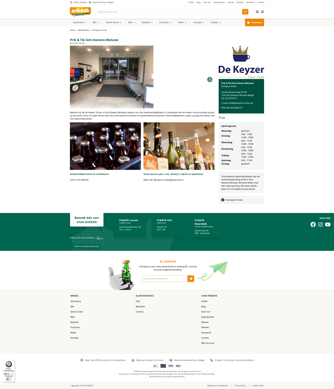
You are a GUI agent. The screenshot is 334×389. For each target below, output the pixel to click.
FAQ (138, 301)
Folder (191, 2)
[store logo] (80, 11)
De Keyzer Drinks (99, 30)
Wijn (72, 316)
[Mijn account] (257, 11)
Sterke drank (76, 311)
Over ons (207, 2)
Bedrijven (140, 306)
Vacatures (250, 2)
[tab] (140, 109)
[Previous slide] (74, 79)
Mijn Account (207, 343)
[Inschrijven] (191, 278)
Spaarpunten (219, 2)
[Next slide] (209, 79)
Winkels (240, 2)
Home (72, 30)
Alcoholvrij (75, 301)
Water (73, 332)
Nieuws (231, 2)
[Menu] (13, 361)
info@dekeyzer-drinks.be (240, 103)
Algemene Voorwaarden (217, 385)
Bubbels (74, 322)
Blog (199, 2)
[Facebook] (313, 224)
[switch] (8, 379)
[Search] (245, 11)
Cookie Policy (258, 385)
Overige (74, 337)
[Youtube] (327, 224)
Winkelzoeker (83, 30)
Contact (260, 2)
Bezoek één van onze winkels (86, 219)
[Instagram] (320, 224)
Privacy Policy (240, 385)
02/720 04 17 (231, 98)
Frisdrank (75, 327)
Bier (72, 306)
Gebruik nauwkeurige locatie (86, 246)
